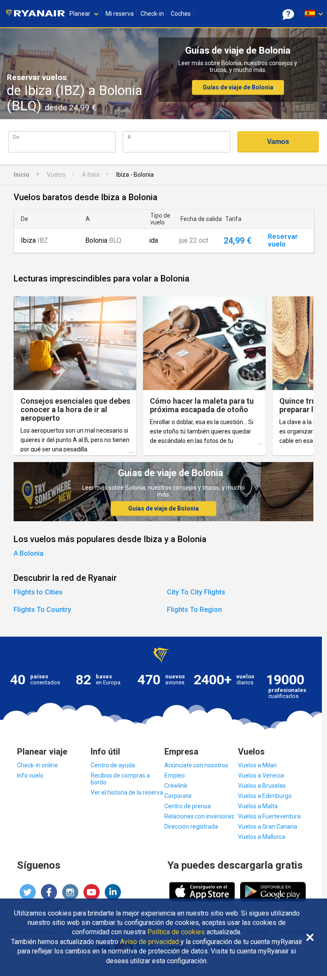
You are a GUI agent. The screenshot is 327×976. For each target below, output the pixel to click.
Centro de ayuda (113, 765)
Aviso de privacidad (149, 942)
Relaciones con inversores (199, 816)
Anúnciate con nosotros (196, 765)
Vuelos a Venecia (261, 775)
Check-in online (37, 765)
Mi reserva (120, 13)
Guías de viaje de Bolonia (238, 87)
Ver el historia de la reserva (127, 792)
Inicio (21, 174)
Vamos (278, 141)
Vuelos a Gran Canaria (267, 826)
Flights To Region (194, 610)
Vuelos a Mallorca (261, 836)
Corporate (178, 795)
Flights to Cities (38, 592)
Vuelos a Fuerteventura (269, 816)
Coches (181, 13)
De (16, 137)
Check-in (152, 13)
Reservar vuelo (283, 240)
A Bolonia (28, 553)
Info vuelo (30, 775)
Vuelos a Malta (258, 806)
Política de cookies (176, 932)
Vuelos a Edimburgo (265, 795)
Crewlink (175, 785)
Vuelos (56, 174)
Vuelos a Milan (257, 765)
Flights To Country (42, 610)
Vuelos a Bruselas (262, 785)
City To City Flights (196, 592)
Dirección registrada (191, 826)
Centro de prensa (187, 806)
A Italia (91, 174)
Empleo (174, 775)
